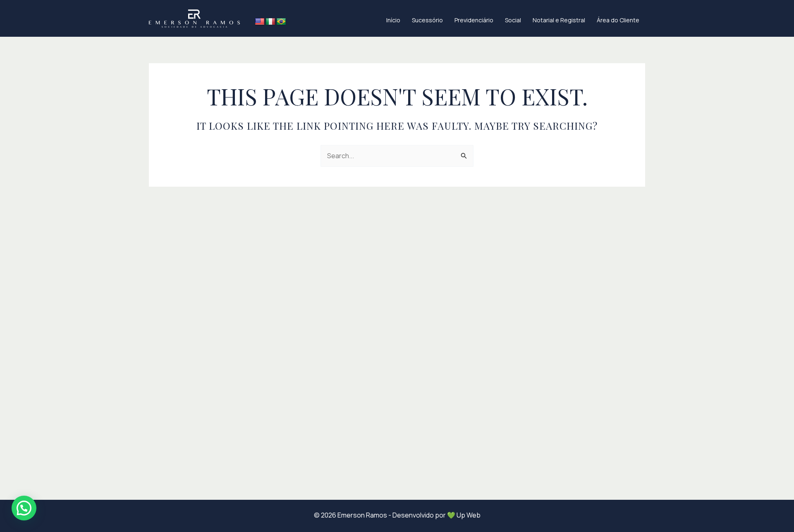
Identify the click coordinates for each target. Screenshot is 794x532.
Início (393, 20)
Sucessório (427, 20)
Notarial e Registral (559, 20)
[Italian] (270, 22)
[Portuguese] (281, 22)
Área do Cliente (618, 20)
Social (513, 20)
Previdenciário (473, 20)
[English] (260, 22)
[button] (24, 508)
